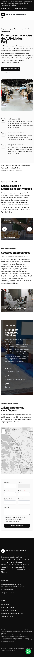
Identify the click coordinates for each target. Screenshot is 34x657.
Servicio (21, 482)
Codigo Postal (9, 499)
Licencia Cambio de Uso (13, 223)
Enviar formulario (17, 525)
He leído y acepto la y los (15, 519)
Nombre (7, 482)
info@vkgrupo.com (7, 593)
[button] (29, 229)
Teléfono (21, 491)
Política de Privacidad (8, 610)
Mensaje (7, 507)
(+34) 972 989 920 (7, 590)
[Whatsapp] (28, 651)
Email (6, 491)
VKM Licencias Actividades (16, 14)
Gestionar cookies (21, 8)
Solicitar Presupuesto (10, 68)
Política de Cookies (7, 607)
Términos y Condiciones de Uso (12, 613)
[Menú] (2, 17)
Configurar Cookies (7, 617)
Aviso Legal (5, 604)
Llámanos (7, 73)
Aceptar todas (5, 8)
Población (21, 499)
